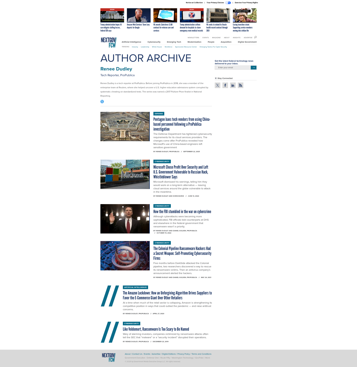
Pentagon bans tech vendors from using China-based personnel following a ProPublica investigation (181, 124)
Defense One (153, 357)
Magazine (216, 37)
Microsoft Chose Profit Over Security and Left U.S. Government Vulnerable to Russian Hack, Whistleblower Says (180, 172)
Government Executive (135, 357)
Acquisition (226, 41)
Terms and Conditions (201, 354)
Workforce (168, 47)
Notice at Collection (194, 3)
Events (205, 37)
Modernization (194, 41)
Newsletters (193, 37)
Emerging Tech (174, 41)
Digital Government (247, 41)
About (227, 37)
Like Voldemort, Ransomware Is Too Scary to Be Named (156, 329)
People (211, 41)
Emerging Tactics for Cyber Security (213, 47)
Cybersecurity (154, 41)
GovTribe (199, 357)
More (207, 357)
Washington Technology (182, 357)
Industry (135, 47)
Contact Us (137, 354)
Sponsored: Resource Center (186, 47)
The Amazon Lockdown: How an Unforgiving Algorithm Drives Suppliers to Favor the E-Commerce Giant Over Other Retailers (167, 295)
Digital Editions (169, 354)
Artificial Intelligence (131, 41)
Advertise (248, 37)
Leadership (145, 47)
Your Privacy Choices (215, 3)
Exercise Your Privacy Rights (246, 3)
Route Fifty (165, 357)
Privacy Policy (184, 354)
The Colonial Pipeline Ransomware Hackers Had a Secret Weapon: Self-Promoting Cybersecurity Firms (182, 253)
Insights (236, 37)
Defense (159, 113)
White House (157, 47)
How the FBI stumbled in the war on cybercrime (182, 211)
